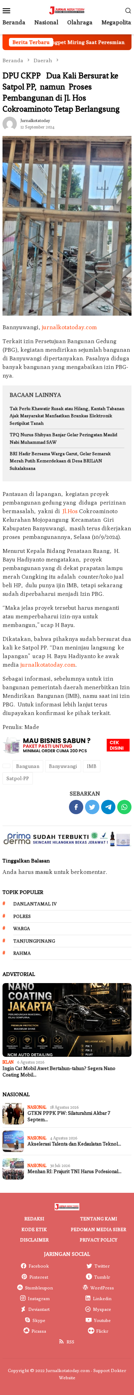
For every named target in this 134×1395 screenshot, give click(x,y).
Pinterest (38, 1277)
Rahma (22, 953)
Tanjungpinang (34, 941)
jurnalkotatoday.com (69, 327)
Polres (22, 916)
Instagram (39, 1298)
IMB (91, 766)
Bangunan (27, 766)
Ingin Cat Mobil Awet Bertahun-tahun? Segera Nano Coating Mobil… (59, 1071)
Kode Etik (34, 1229)
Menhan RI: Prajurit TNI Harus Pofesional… (74, 1171)
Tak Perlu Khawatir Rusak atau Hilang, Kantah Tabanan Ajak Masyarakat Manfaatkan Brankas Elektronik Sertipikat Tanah (67, 415)
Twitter (102, 1266)
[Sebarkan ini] (76, 807)
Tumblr (102, 1277)
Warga (21, 928)
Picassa (38, 1331)
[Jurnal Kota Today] (67, 9)
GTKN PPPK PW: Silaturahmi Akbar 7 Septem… (69, 1116)
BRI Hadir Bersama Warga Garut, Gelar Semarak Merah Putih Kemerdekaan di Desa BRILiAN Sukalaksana (60, 461)
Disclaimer (34, 1240)
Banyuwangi (63, 766)
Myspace (102, 1309)
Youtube (102, 1320)
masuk (44, 872)
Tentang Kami (98, 1218)
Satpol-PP (17, 778)
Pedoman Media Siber (98, 1229)
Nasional (37, 1107)
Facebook (39, 1266)
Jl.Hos (70, 511)
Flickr (102, 1331)
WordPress (102, 1288)
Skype (39, 1320)
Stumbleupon (39, 1288)
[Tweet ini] (92, 807)
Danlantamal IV (35, 903)
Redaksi (34, 1218)
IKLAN (8, 1062)
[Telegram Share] (108, 807)
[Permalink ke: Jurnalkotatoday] (10, 123)
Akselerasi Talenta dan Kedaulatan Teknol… (74, 1144)
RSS (70, 1342)
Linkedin (102, 1298)
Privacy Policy (98, 1240)
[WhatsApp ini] (124, 807)
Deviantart (39, 1309)
